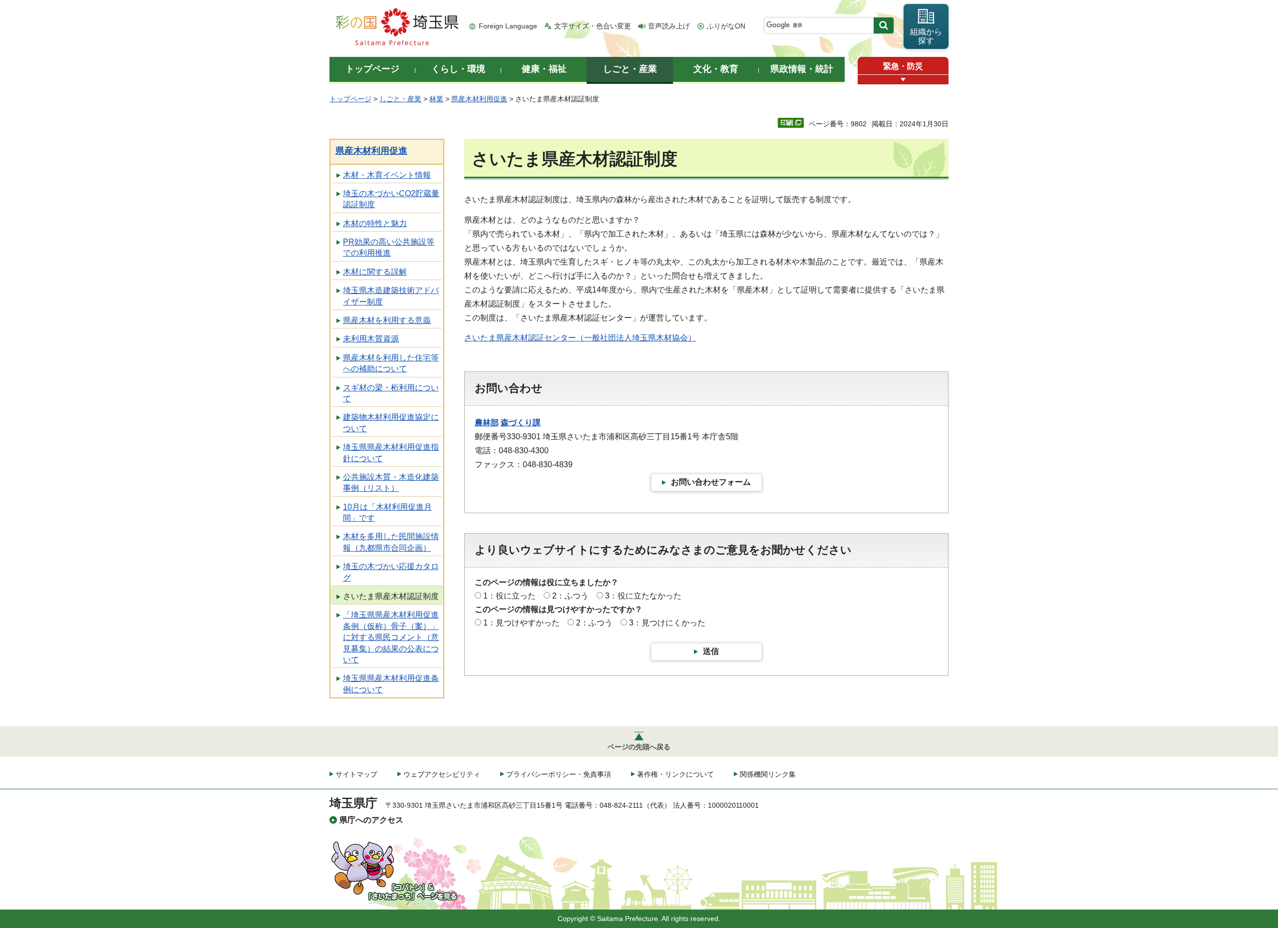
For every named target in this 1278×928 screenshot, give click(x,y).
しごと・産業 (400, 99)
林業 (436, 99)
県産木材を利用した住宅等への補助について (391, 363)
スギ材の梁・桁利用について (391, 393)
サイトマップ (356, 774)
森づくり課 (521, 422)
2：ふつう (570, 596)
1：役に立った (509, 596)
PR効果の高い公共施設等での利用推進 (388, 247)
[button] (903, 79)
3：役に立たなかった (643, 596)
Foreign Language (508, 26)
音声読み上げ (669, 26)
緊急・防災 (903, 66)
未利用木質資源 (371, 338)
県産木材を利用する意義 (387, 320)
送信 (711, 651)
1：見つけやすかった (521, 623)
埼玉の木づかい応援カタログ (391, 572)
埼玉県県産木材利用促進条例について (391, 683)
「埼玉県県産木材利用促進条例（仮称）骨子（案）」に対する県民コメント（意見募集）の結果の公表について (391, 637)
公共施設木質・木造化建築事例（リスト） (391, 482)
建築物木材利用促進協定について (391, 422)
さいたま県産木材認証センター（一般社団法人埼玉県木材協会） (580, 337)
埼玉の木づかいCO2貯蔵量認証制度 (391, 199)
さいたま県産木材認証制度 (391, 596)
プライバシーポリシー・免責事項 (558, 774)
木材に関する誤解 (375, 272)
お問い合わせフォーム (711, 482)
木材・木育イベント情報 (387, 175)
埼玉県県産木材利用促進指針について (391, 452)
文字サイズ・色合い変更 (592, 26)
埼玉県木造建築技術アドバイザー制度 (391, 296)
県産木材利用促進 (479, 99)
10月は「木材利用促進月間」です (387, 512)
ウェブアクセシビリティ (441, 774)
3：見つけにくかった (667, 623)
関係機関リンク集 (768, 774)
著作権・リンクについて (675, 774)
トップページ (350, 99)
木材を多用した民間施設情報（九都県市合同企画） (391, 542)
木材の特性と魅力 (375, 223)
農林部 (487, 422)
